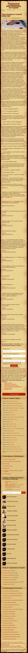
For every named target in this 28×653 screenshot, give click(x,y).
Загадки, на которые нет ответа (11, 385)
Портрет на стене (8, 382)
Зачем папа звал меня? (8, 572)
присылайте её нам (12, 195)
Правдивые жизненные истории (10, 638)
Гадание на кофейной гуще (9, 575)
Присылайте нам (6, 649)
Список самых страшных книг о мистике (11, 634)
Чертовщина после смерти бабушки (17, 417)
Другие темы (18, 643)
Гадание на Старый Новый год (10, 611)
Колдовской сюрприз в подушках (15, 405)
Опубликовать (14, 365)
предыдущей (23, 371)
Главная (3, 9)
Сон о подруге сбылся (8, 465)
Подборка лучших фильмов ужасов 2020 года (13, 595)
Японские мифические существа (10, 627)
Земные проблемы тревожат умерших (12, 486)
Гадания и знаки (11, 643)
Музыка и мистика (8, 388)
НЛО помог (12, 442)
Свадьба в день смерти (13, 401)
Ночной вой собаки (12, 423)
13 (9, 18)
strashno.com (13, 645)
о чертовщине (16, 30)
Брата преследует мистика (15, 446)
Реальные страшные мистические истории (13, 5)
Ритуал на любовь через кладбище (17, 428)
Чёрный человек (10, 412)
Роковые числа (7, 389)
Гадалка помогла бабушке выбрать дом (11, 581)
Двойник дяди (6, 468)
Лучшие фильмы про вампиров (10, 602)
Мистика (9, 642)
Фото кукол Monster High (8, 618)
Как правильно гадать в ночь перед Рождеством (13, 609)
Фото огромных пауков (8, 622)
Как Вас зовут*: (6, 348)
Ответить (4, 214)
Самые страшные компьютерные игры (11, 604)
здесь (17, 373)
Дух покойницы (7, 463)
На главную (4, 642)
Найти (23, 492)
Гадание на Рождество (8, 606)
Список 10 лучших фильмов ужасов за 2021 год (13, 593)
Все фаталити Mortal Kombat (9, 459)
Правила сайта (20, 647)
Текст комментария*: (7, 358)
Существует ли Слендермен (9, 613)
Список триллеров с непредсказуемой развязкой (13, 600)
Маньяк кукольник (12, 437)
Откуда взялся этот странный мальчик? (13, 386)
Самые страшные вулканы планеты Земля (12, 461)
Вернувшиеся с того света (10, 384)
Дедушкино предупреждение (15, 403)
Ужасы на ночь (15, 642)
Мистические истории (11, 9)
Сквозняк (11, 421)
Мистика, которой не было (10, 485)
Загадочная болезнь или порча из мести (17, 435)
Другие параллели (7, 473)
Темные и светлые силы (14, 433)
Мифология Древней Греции (9, 625)
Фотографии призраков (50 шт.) (10, 616)
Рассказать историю (14, 394)
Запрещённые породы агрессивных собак (12, 636)
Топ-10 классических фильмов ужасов (11, 590)
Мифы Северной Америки (9, 629)
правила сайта (18, 363)
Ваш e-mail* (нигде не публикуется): (11, 353)
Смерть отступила (13, 439)
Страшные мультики (8, 597)
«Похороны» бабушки (13, 410)
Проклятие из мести (13, 426)
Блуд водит (12, 444)
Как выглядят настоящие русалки (10, 620)
